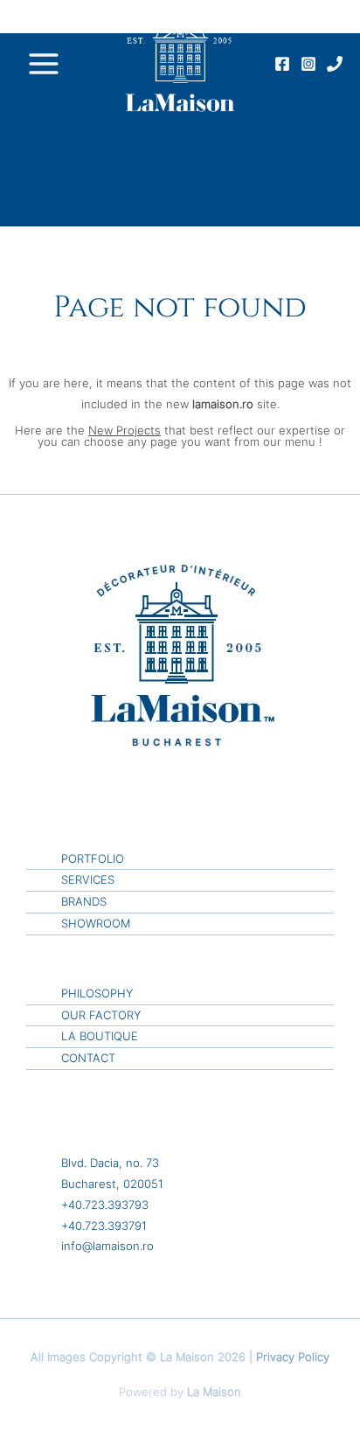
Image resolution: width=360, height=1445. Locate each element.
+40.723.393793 (105, 1205)
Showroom (95, 923)
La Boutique (99, 1036)
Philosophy (97, 993)
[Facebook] (282, 64)
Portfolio (92, 858)
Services (87, 879)
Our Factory (101, 1015)
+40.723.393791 (104, 1226)
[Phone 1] (335, 64)
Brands (84, 901)
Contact (88, 1058)
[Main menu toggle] (43, 63)
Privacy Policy (292, 1357)
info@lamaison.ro (107, 1246)
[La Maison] (180, 63)
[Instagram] (308, 64)
